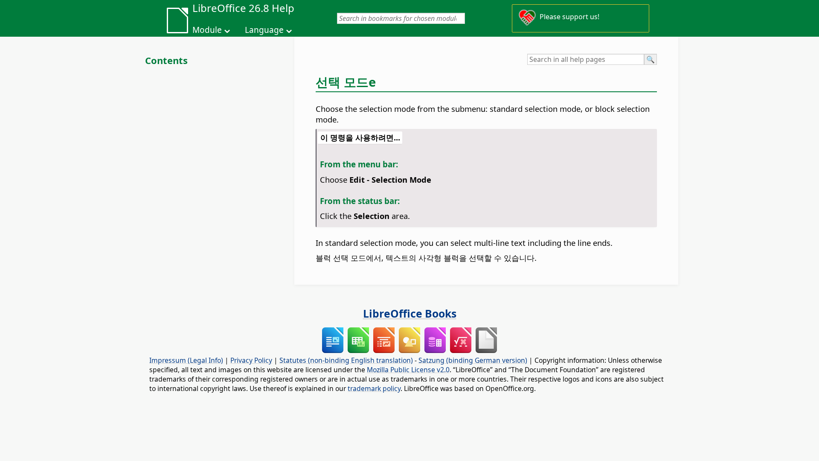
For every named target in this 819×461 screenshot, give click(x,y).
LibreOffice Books (409, 313)
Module (207, 29)
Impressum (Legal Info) (186, 360)
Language (264, 29)
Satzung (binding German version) (472, 360)
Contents (166, 60)
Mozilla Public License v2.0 (408, 369)
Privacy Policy (251, 360)
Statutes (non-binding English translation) (346, 360)
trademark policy (374, 388)
